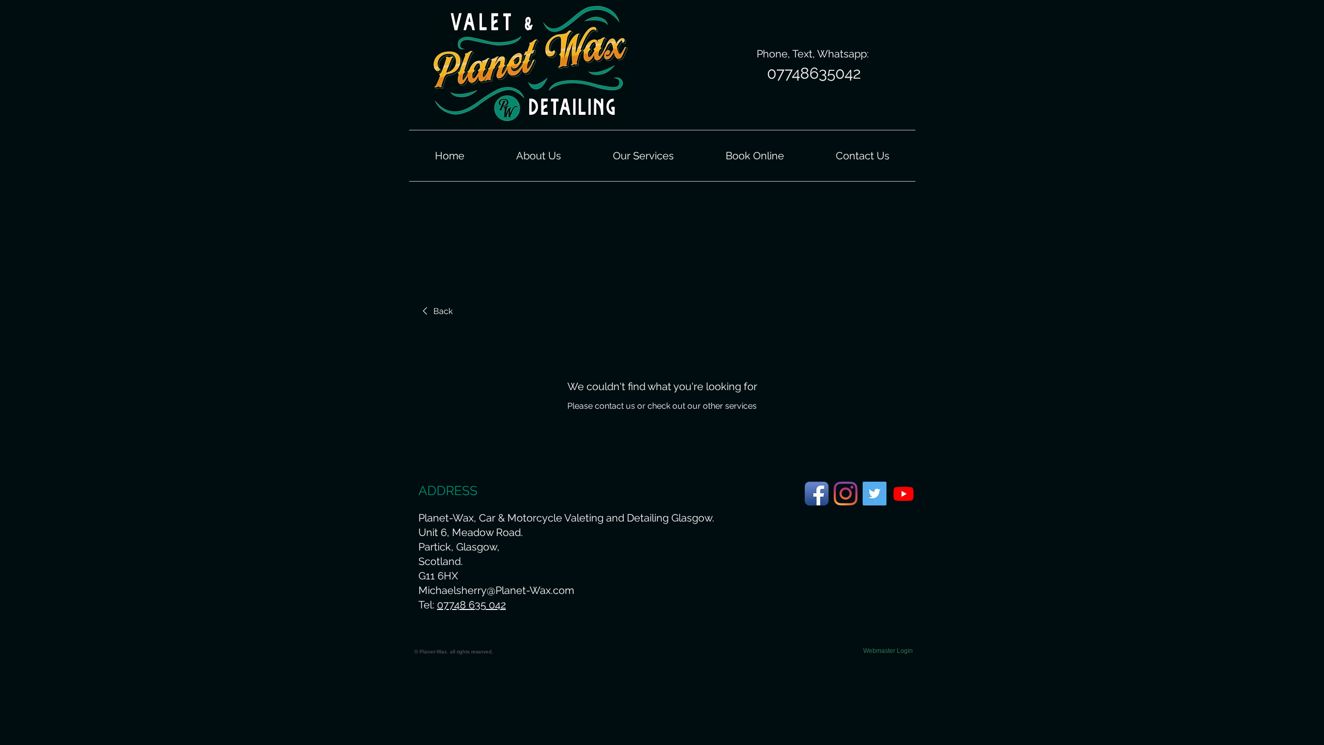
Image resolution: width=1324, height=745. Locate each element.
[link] (436, 311)
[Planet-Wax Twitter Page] (874, 493)
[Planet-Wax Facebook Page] (817, 493)
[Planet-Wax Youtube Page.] (903, 493)
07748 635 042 (471, 605)
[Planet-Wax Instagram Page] (845, 493)
